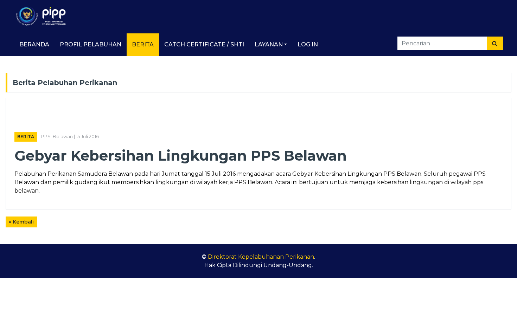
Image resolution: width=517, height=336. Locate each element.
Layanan (269, 44)
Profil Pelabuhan (90, 44)
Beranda (34, 44)
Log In (308, 44)
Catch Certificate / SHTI (204, 44)
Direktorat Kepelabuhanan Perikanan (261, 256)
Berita (143, 44)
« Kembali (21, 222)
